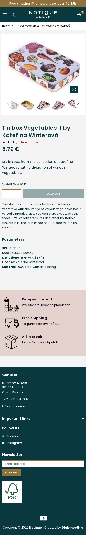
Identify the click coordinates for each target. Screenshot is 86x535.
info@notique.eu (14, 406)
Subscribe (11, 472)
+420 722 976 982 (15, 399)
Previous (8, 67)
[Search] (12, 14)
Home (6, 25)
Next (78, 67)
